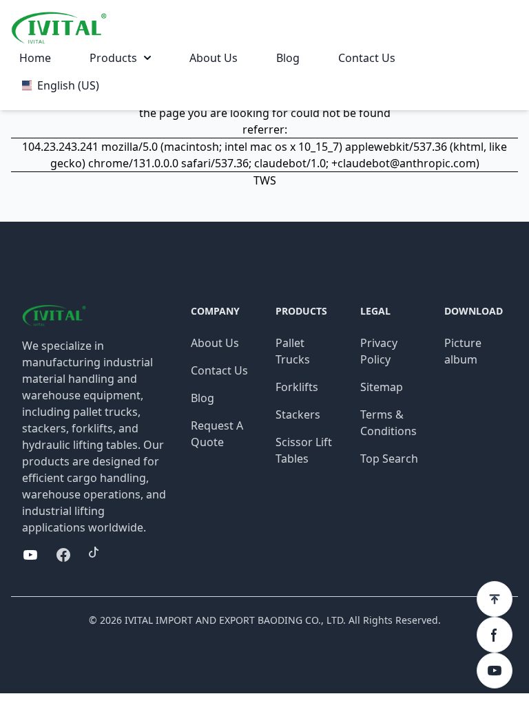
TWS (264, 180)
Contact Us (366, 57)
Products (113, 57)
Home (35, 57)
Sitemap (381, 386)
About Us (213, 57)
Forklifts (297, 386)
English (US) (68, 85)
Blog (288, 57)
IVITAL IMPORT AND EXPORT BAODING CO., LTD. (235, 620)
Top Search (389, 458)
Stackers (298, 414)
